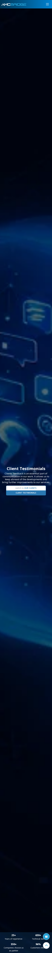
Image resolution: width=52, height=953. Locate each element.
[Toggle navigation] (47, 4)
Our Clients (25, 488)
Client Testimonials (26, 492)
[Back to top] (46, 945)
